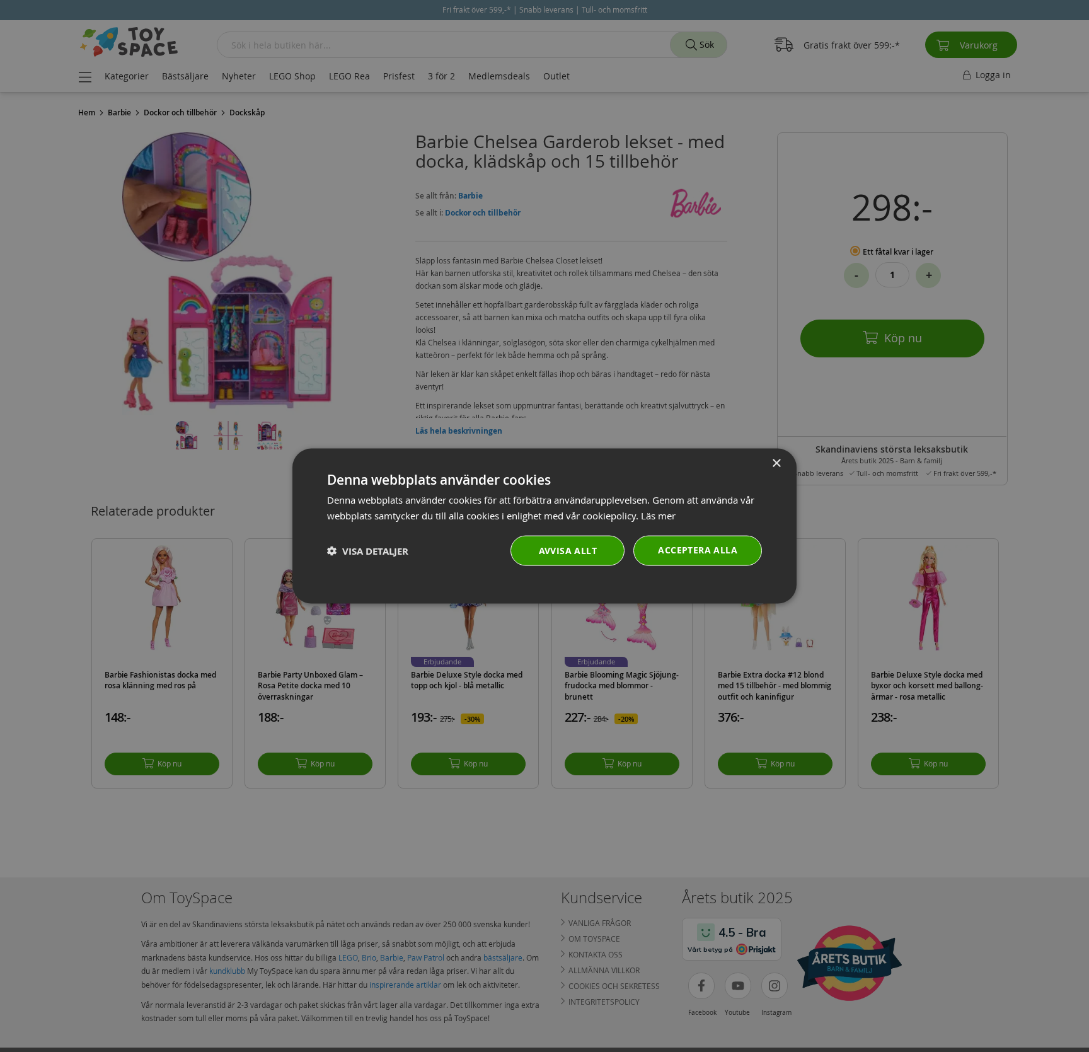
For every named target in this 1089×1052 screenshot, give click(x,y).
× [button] (776, 463)
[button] (367, 550)
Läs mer (658, 515)
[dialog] (544, 526)
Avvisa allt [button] (568, 551)
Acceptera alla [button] (697, 550)
